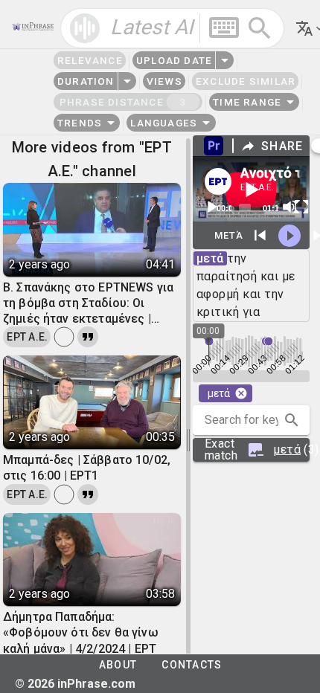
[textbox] (172, 28)
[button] (292, 420)
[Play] (211, 206)
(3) (257, 450)
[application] (251, 189)
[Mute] (289, 206)
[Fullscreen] (301, 206)
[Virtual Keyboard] (224, 27)
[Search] (260, 28)
